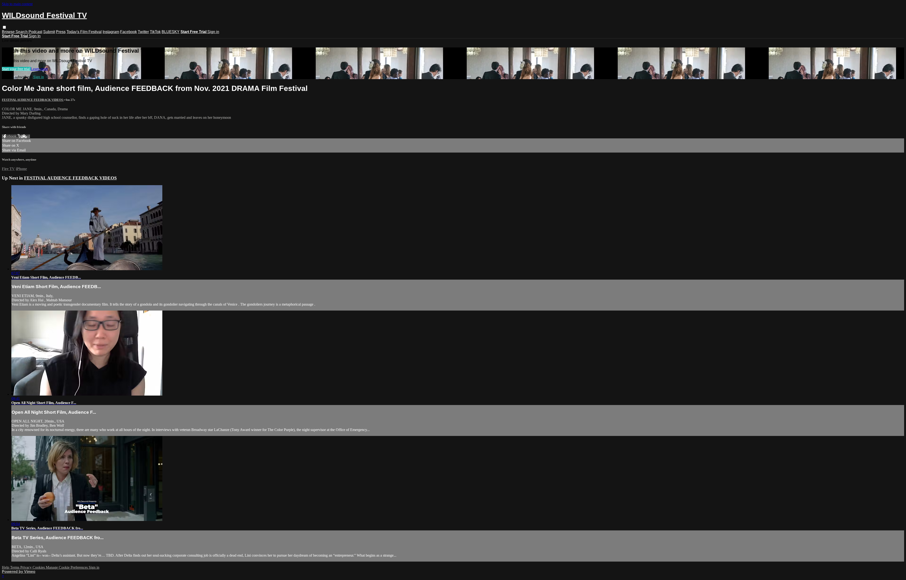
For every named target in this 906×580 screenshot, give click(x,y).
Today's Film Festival (84, 32)
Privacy (26, 567)
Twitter (143, 32)
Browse (9, 32)
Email (25, 136)
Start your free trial (16, 69)
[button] (4, 27)
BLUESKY (171, 32)
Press (61, 32)
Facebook (128, 32)
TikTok (155, 32)
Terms (15, 567)
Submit (49, 32)
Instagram (111, 32)
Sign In (35, 36)
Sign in (213, 32)
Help (6, 567)
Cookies (39, 567)
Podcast (35, 32)
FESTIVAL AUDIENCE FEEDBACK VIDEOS (33, 100)
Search (22, 32)
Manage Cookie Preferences (67, 567)
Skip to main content (17, 4)
